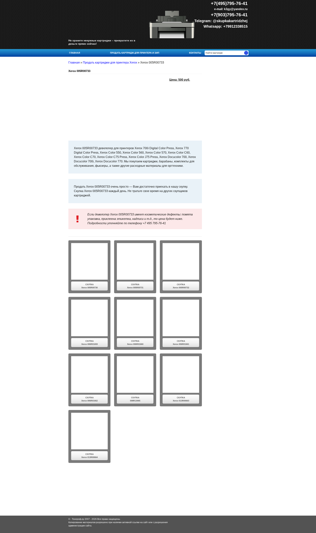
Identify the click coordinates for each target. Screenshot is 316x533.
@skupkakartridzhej (230, 21)
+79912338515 (235, 26)
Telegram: (203, 21)
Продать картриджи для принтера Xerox (110, 62)
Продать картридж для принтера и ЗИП (134, 53)
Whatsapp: (213, 26)
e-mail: (230, 9)
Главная (74, 53)
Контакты (195, 53)
